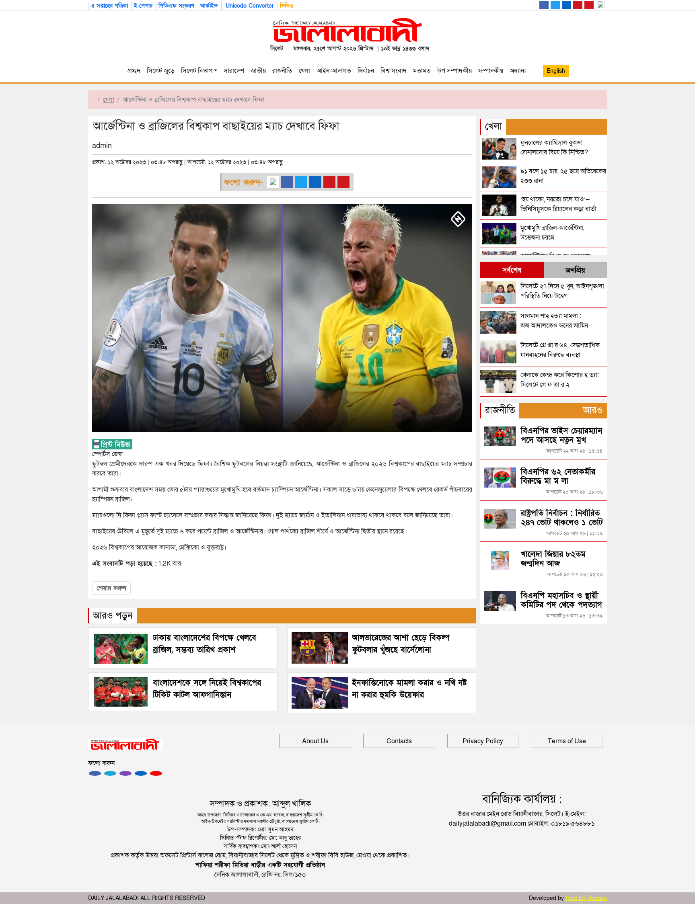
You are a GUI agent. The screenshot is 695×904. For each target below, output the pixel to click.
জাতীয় (258, 70)
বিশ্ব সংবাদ (393, 70)
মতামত (422, 70)
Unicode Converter (249, 6)
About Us (315, 741)
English (556, 71)
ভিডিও (286, 6)
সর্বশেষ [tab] (511, 270)
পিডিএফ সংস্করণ (176, 6)
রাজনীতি (282, 70)
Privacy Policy (483, 741)
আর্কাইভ (209, 6)
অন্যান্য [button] (519, 70)
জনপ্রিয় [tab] (575, 270)
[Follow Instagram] (110, 773)
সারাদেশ (234, 70)
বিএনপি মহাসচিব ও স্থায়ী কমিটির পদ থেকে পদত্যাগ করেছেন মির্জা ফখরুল (561, 604)
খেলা (304, 70)
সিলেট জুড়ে (161, 70)
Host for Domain (586, 898)
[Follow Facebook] (95, 773)
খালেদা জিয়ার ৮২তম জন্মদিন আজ (553, 559)
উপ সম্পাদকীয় (454, 70)
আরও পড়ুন (113, 615)
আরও (593, 410)
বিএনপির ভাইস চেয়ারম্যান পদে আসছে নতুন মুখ (561, 435)
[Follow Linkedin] (141, 773)
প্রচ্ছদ (133, 70)
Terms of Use (567, 741)
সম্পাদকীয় (490, 70)
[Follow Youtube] (156, 773)
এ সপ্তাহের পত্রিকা (109, 6)
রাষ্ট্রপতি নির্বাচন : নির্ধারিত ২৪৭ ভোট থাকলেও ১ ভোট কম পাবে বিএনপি (562, 522)
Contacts (399, 741)
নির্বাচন (366, 70)
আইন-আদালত (334, 70)
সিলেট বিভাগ (196, 70)
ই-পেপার (143, 6)
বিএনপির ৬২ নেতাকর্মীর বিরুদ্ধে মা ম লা (558, 476)
